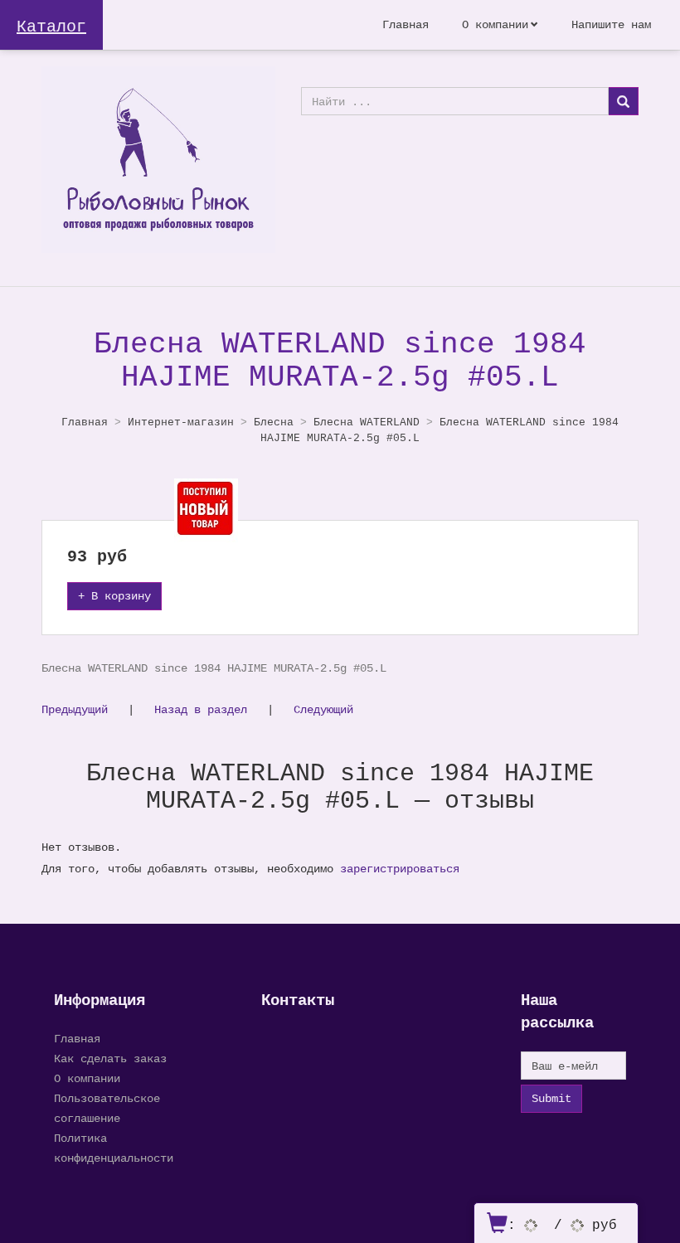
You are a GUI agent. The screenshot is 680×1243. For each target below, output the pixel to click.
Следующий (323, 709)
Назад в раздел (200, 709)
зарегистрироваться (399, 869)
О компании (495, 24)
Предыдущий (74, 709)
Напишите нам (611, 24)
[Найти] (623, 101)
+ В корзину (114, 596)
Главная (405, 24)
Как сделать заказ (110, 1058)
